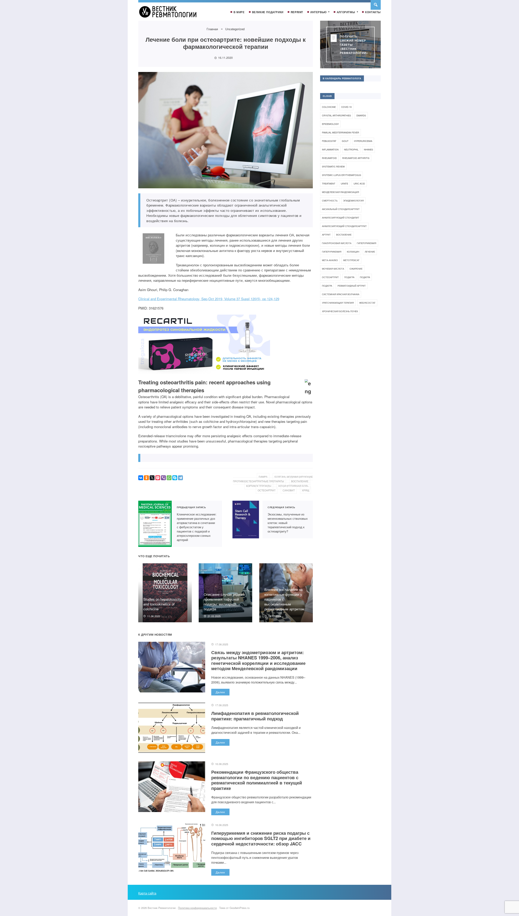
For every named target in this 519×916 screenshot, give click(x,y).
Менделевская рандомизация (340, 192)
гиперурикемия (366, 243)
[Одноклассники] (146, 477)
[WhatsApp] (169, 477)
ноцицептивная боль (293, 485)
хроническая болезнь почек (340, 311)
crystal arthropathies (336, 115)
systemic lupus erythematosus (341, 175)
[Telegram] (180, 477)
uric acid (359, 183)
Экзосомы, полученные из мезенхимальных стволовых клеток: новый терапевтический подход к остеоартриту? (246, 520)
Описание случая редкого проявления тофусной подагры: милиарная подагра (224, 601)
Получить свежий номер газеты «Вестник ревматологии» (354, 44)
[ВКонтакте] (140, 477)
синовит (289, 490)
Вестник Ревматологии (168, 13)
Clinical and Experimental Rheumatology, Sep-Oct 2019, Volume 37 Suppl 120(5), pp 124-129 (208, 298)
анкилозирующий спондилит (340, 217)
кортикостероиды (258, 485)
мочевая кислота (333, 268)
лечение (370, 251)
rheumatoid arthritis (355, 158)
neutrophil (351, 149)
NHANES (368, 149)
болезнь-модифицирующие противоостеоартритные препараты (273, 479)
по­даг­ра (349, 277)
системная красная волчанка (340, 294)
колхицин (353, 251)
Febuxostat (329, 140)
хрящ (305, 490)
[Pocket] (157, 477)
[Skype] (174, 477)
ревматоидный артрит (352, 285)
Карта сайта (147, 893)
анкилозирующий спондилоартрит (344, 226)
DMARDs (361, 115)
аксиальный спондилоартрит (341, 209)
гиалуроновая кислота (336, 243)
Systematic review (333, 166)
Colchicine (329, 106)
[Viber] (163, 477)
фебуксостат (367, 302)
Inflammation (330, 149)
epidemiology (330, 123)
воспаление (299, 481)
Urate (344, 183)
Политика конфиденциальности (197, 908)
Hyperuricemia (363, 140)
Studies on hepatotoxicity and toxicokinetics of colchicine (162, 604)
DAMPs (263, 476)
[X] (152, 477)
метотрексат (351, 260)
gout (345, 140)
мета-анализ (330, 260)
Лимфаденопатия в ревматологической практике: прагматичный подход (255, 716)
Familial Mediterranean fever (340, 132)
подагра (365, 277)
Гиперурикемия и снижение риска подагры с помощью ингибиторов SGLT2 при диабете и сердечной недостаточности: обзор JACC (261, 838)
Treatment (328, 183)
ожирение (356, 268)
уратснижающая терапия (338, 302)
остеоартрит (267, 490)
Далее (220, 692)
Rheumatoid (329, 158)
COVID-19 (346, 106)
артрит (326, 234)
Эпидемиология (353, 200)
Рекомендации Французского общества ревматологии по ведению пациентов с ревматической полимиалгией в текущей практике (256, 780)
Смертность (330, 200)
